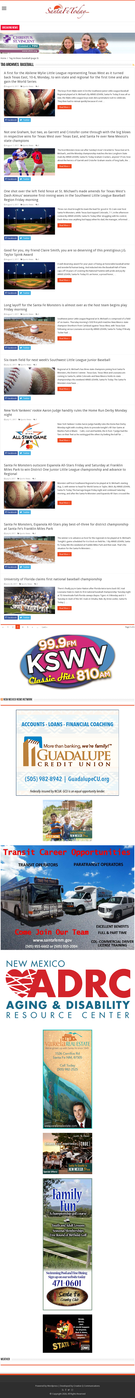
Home (3, 58)
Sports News (28, 86)
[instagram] (72, 1390)
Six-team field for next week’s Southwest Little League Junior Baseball (57, 360)
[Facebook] (66, 1390)
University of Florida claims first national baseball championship (53, 579)
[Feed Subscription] (133, 65)
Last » (44, 627)
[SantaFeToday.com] (67, 10)
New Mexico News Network (17, 699)
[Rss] (63, 1390)
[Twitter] (68, 1390)
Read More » (64, 107)
